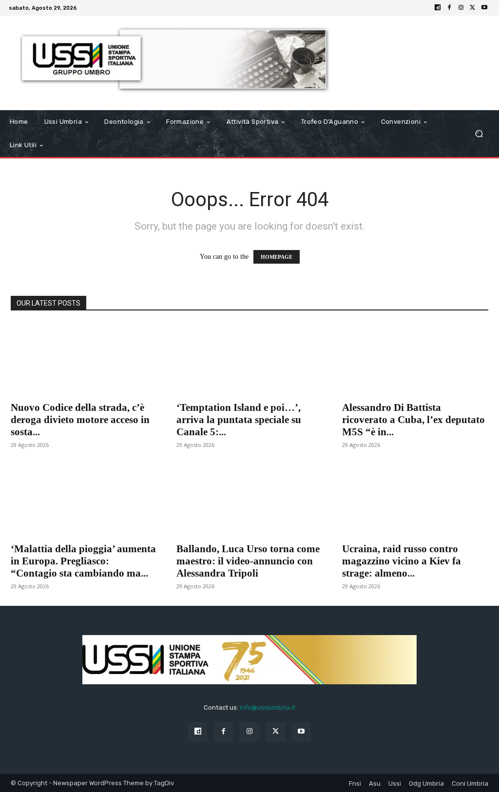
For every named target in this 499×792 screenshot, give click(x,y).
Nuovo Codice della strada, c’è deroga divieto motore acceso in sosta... (80, 420)
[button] (478, 133)
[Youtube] (484, 8)
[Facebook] (449, 8)
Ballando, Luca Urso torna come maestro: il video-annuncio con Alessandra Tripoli (248, 561)
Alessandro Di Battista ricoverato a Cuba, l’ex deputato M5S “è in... (413, 420)
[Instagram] (461, 8)
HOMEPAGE (276, 257)
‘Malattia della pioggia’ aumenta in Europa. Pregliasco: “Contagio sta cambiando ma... (83, 561)
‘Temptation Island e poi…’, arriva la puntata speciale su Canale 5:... (238, 420)
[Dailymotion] (437, 8)
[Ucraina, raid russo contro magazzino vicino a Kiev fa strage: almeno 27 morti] (415, 500)
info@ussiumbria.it (267, 707)
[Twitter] (473, 8)
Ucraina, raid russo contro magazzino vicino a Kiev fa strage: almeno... (401, 561)
